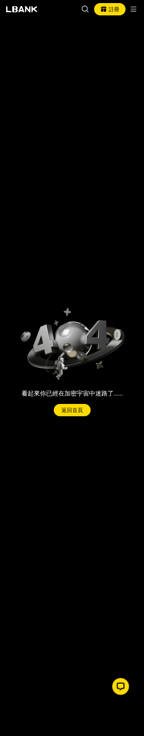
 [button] (85, 9)
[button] (120, 686)
